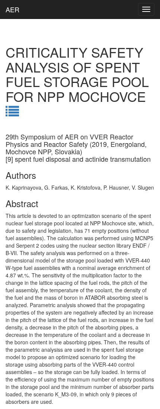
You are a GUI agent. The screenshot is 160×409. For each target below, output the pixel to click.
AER (12, 9)
